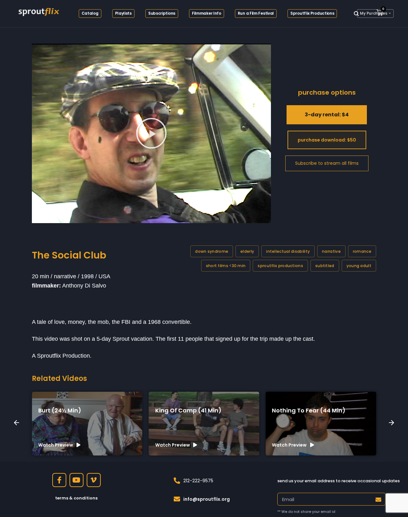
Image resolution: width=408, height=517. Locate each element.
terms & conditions (76, 498)
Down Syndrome (211, 251)
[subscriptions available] (326, 163)
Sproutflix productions (280, 265)
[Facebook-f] (59, 480)
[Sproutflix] (38, 11)
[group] (91, 423)
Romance (362, 251)
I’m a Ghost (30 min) (306, 410)
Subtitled (324, 265)
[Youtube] (76, 480)
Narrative (331, 251)
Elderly (247, 251)
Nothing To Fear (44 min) (196, 410)
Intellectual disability (288, 251)
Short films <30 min (226, 265)
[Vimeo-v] (94, 480)
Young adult (358, 265)
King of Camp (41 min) (75, 410)
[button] (151, 133)
